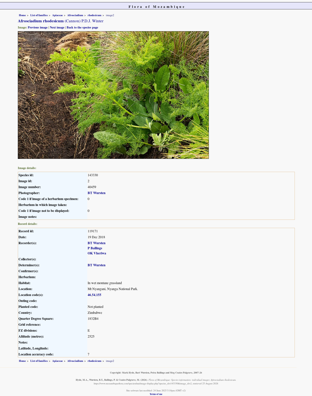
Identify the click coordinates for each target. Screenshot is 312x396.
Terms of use (156, 394)
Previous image (38, 27)
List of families (39, 15)
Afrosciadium (75, 15)
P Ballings (95, 247)
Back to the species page (82, 27)
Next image (57, 27)
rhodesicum (94, 15)
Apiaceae (57, 15)
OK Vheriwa (97, 253)
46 (89, 294)
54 (93, 294)
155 (98, 294)
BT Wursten (96, 192)
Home (22, 15)
